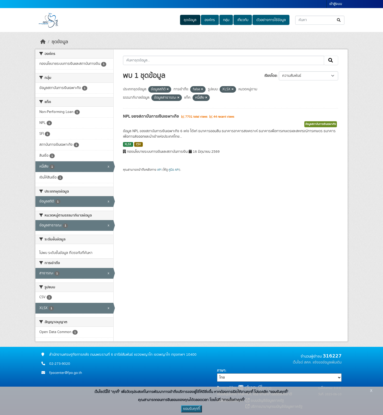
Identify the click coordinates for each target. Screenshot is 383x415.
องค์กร (210, 20)
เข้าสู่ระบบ (335, 4)
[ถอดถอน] (168, 89)
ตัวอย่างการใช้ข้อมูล (271, 20)
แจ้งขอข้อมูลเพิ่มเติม (327, 362)
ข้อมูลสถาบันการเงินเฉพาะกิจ (320, 124)
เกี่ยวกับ (242, 20)
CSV (138, 144)
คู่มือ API (174, 169)
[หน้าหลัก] (43, 42)
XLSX (128, 144)
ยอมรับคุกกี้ (191, 408)
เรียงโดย (270, 75)
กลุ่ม (226, 20)
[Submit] (339, 20)
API (159, 169)
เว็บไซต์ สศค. (302, 362)
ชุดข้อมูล (190, 20)
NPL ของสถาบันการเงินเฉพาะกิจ (151, 116)
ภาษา (221, 370)
